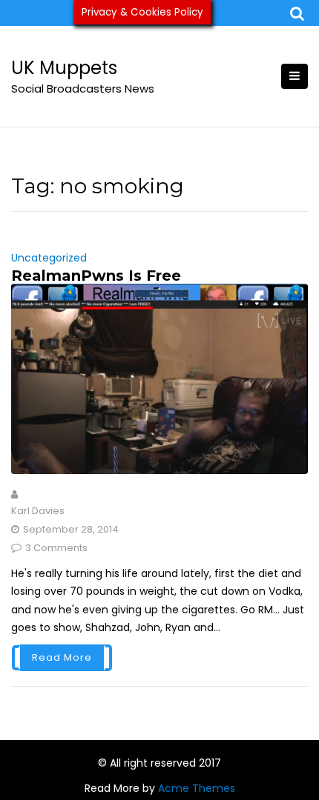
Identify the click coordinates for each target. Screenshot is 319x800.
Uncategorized (49, 257)
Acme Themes (196, 788)
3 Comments (56, 548)
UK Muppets (64, 68)
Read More (62, 657)
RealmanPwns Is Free (96, 275)
